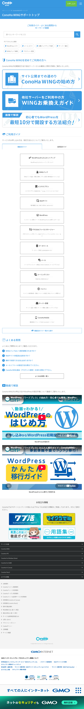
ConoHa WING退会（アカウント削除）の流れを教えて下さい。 (29, 370)
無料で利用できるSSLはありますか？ (19, 360)
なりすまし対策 (5, 670)
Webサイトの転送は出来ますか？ (18, 355)
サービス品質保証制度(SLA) (11, 616)
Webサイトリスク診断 (60, 662)
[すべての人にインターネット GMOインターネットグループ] (36, 690)
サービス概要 (7, 633)
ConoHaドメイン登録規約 (10, 587)
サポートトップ (6, 10)
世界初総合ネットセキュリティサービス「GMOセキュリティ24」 (19, 662)
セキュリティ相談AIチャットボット (11, 664)
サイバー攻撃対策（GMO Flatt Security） (63, 667)
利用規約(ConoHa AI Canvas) (11, 600)
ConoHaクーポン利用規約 (10, 593)
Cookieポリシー (7, 626)
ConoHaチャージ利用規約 (10, 590)
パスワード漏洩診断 (46, 662)
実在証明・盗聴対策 (6, 667)
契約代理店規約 (7, 607)
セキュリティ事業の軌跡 (19, 669)
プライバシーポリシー (9, 623)
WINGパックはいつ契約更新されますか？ (21, 351)
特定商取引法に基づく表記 (11, 610)
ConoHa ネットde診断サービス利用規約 (15, 597)
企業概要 (5, 629)
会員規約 (5, 584)
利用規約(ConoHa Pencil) (10, 603)
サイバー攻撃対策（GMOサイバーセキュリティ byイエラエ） (32, 667)
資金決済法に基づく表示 (10, 613)
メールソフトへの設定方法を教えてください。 (23, 365)
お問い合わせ (7, 620)
